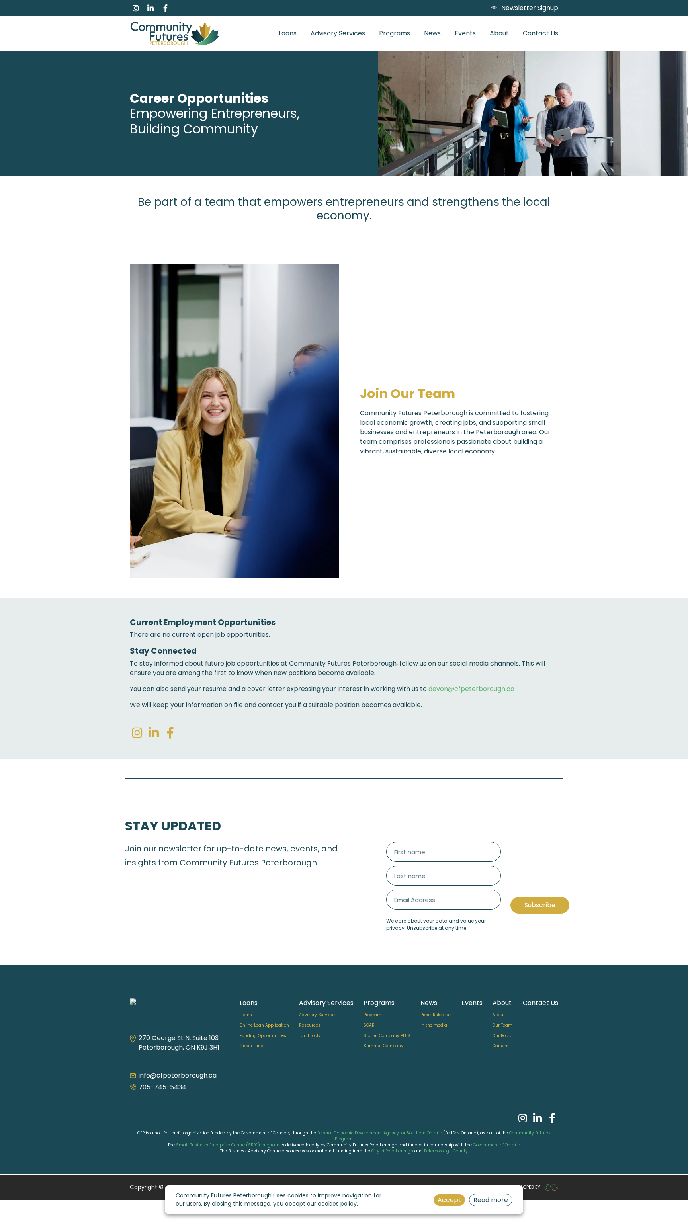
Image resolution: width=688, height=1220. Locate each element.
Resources (310, 1025)
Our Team (502, 1025)
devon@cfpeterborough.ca (471, 688)
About (499, 33)
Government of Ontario (496, 1145)
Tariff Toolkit (311, 1035)
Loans (288, 33)
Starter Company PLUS (387, 1035)
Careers (500, 1046)
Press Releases (436, 1015)
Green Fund (252, 1046)
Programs (394, 33)
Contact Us (540, 33)
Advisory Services (338, 33)
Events (465, 33)
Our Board (503, 1035)
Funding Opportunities (263, 1035)
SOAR (369, 1025)
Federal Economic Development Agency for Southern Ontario (379, 1133)
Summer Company (383, 1046)
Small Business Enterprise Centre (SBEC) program (228, 1145)
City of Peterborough (392, 1151)
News (432, 33)
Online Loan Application (264, 1025)
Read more (490, 1199)
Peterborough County (446, 1151)
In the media (433, 1025)
